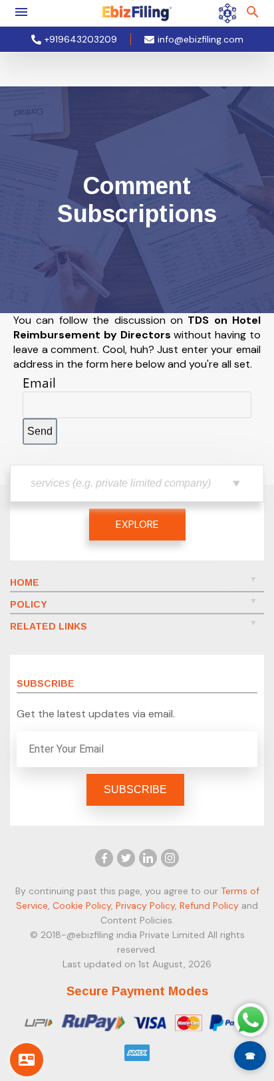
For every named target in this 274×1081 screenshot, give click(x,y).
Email (39, 383)
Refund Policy (209, 905)
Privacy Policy (145, 905)
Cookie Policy (82, 905)
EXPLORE (137, 524)
